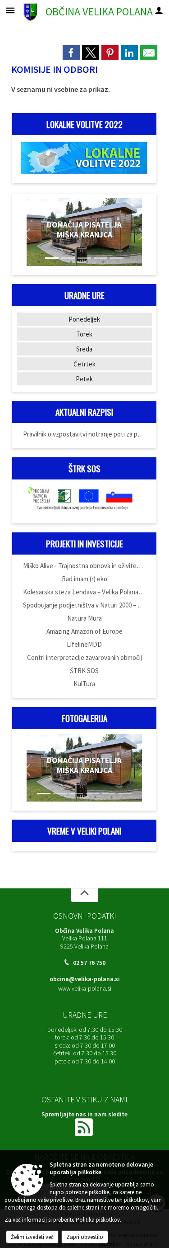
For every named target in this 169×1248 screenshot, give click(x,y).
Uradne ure (85, 1015)
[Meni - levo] (10, 10)
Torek (84, 334)
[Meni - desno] (159, 10)
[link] (71, 52)
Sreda (84, 349)
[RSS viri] (85, 1126)
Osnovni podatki (84, 916)
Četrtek (84, 364)
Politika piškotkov (98, 1220)
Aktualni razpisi (84, 411)
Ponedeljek (84, 319)
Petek (84, 379)
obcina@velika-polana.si (85, 979)
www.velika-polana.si (84, 988)
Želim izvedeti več (32, 1237)
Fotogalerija (84, 718)
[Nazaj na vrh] (84, 895)
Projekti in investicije (84, 543)
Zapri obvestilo (84, 1237)
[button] (27, 234)
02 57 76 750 (89, 963)
